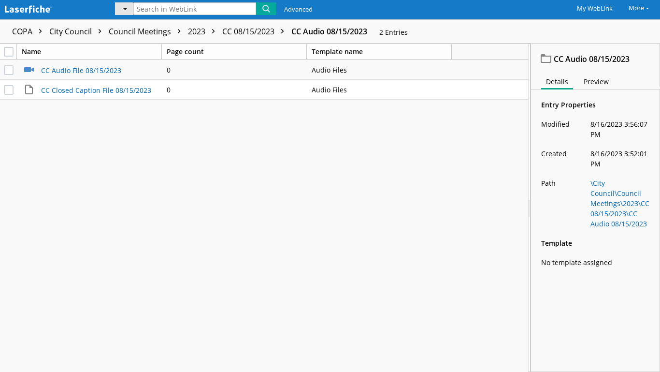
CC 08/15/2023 (249, 31)
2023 (197, 31)
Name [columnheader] (31, 51)
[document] (595, 208)
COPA (23, 31)
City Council (71, 31)
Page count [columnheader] (185, 51)
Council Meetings (141, 31)
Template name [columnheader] (337, 51)
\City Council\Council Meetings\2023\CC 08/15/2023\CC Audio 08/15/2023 (619, 203)
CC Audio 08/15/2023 (329, 31)
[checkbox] (9, 52)
